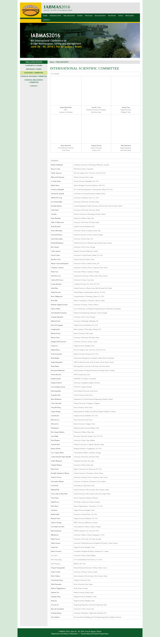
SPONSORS (112, 16)
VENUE (120, 16)
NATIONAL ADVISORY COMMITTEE (33, 76)
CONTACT (46, 20)
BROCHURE (129, 16)
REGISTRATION (100, 16)
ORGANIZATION (69, 16)
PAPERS (80, 16)
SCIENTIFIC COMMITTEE (33, 73)
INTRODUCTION (55, 16)
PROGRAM (88, 16)
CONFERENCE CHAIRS (33, 65)
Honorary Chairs (34, 69)
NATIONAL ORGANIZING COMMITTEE (33, 81)
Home (45, 16)
